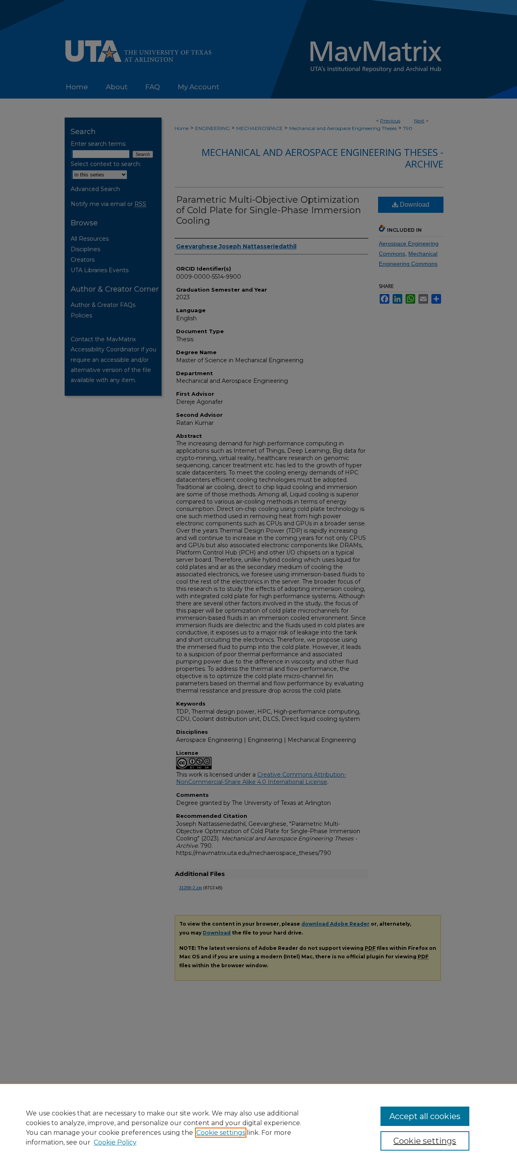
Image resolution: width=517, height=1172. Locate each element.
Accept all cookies (424, 1116)
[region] (258, 1127)
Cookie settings (220, 1132)
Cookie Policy (115, 1142)
